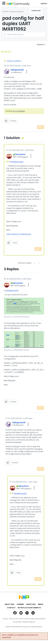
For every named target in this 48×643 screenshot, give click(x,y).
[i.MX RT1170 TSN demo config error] (35, 263)
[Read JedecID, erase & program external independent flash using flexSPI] (39, 263)
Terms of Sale (23, 618)
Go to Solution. (18, 111)
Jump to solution (14, 61)
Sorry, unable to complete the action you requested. (20, 636)
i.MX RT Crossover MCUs (13, 11)
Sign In (44, 3)
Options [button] (40, 44)
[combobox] (24, 34)
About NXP (10, 604)
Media (40, 604)
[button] (26, 71)
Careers (20, 604)
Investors (31, 604)
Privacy (5, 618)
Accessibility (17, 622)
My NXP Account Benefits (29, 608)
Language (36, 10)
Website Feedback (29, 622)
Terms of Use (13, 618)
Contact (11, 608)
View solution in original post (18, 234)
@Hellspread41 (17, 161)
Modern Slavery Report (37, 618)
